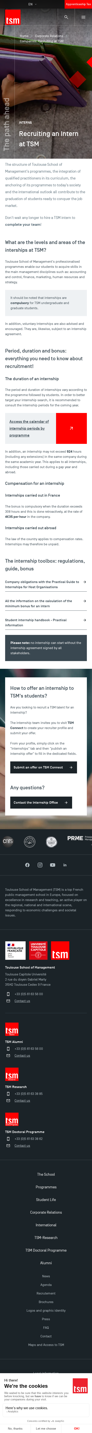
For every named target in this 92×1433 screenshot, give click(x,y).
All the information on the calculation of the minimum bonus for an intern (38, 603)
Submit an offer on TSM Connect (38, 767)
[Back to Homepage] (13, 17)
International (46, 1225)
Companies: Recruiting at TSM (41, 41)
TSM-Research (46, 1238)
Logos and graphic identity (46, 1310)
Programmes (46, 1187)
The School (46, 1174)
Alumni (46, 1263)
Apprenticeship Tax (78, 4)
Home (24, 36)
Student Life (46, 1200)
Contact (46, 1336)
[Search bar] (66, 17)
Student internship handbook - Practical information (36, 622)
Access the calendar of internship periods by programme (29, 428)
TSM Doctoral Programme (46, 1250)
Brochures (46, 1302)
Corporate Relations (49, 36)
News (46, 1276)
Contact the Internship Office (36, 802)
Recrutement (46, 1293)
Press (46, 1319)
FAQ (46, 1328)
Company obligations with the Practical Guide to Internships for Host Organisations (42, 584)
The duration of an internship (32, 378)
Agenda (46, 1285)
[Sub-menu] (83, 17)
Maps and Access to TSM (46, 1345)
